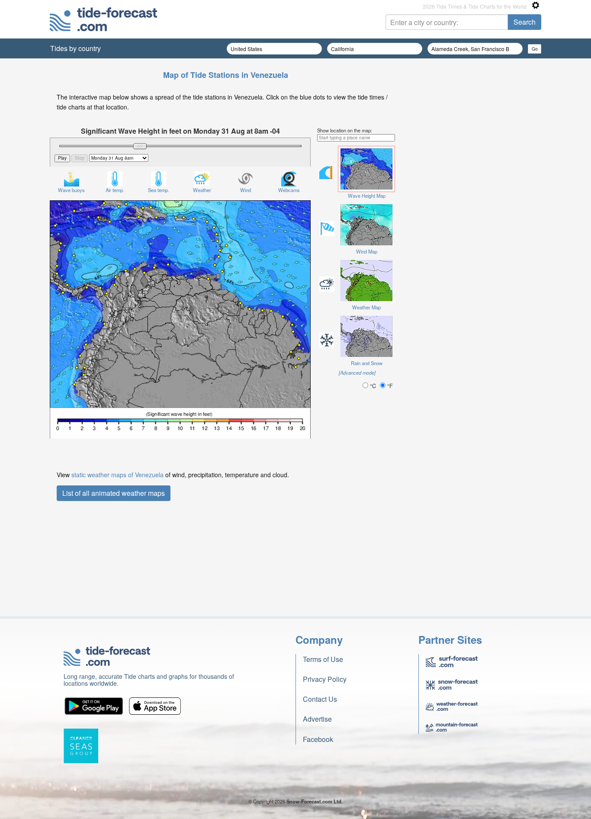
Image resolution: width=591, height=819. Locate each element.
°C (373, 386)
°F (389, 386)
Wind (245, 189)
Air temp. (115, 189)
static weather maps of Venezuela (117, 474)
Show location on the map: (344, 130)
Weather (202, 189)
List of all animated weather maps (113, 493)
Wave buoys (71, 189)
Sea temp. (158, 189)
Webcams (289, 189)
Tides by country (75, 48)
